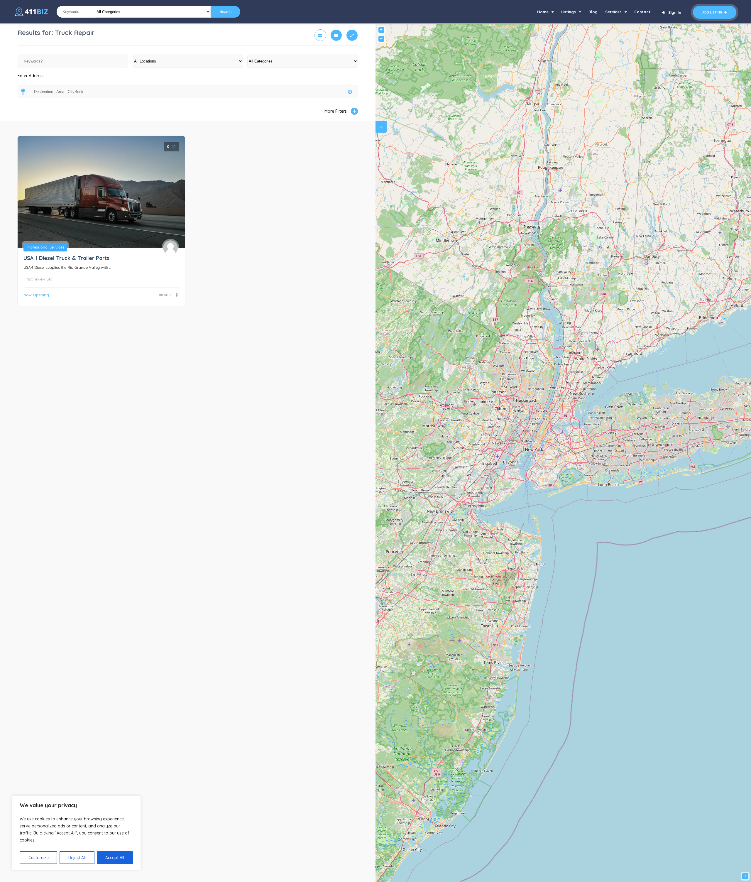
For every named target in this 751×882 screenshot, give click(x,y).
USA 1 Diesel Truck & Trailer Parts (66, 258)
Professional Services (45, 247)
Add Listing (712, 12)
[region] (76, 833)
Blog (593, 11)
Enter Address (31, 75)
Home (543, 11)
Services (613, 11)
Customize (38, 857)
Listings (568, 11)
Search (225, 11)
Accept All (114, 857)
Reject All (77, 857)
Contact (642, 11)
